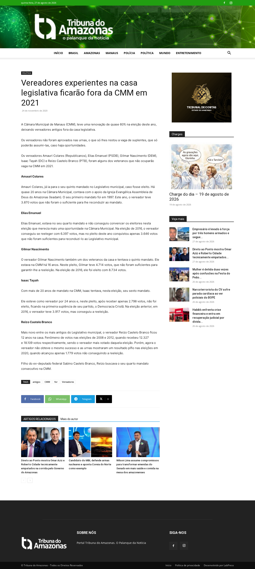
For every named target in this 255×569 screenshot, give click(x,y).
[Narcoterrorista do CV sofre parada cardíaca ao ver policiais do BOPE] (179, 295)
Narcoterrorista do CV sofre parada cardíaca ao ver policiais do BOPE (211, 293)
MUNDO (164, 53)
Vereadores (68, 381)
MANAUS (112, 53)
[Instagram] (231, 3)
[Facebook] (224, 3)
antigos (36, 381)
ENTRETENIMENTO (188, 53)
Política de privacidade (187, 565)
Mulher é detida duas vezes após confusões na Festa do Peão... (211, 273)
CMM (47, 381)
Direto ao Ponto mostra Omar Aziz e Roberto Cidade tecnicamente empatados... (211, 253)
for (56, 381)
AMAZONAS (92, 53)
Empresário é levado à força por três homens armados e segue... (211, 233)
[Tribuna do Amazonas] (127, 27)
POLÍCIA (129, 53)
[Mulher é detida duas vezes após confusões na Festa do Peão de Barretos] (179, 274)
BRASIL (73, 53)
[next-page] (29, 480)
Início (58, 53)
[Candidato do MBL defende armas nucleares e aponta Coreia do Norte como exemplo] (90, 442)
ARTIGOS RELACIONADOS (40, 419)
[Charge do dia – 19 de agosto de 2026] (201, 165)
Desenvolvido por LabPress (219, 565)
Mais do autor (69, 419)
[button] (229, 53)
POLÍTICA (147, 53)
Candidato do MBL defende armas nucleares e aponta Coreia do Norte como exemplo (90, 464)
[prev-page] (23, 480)
